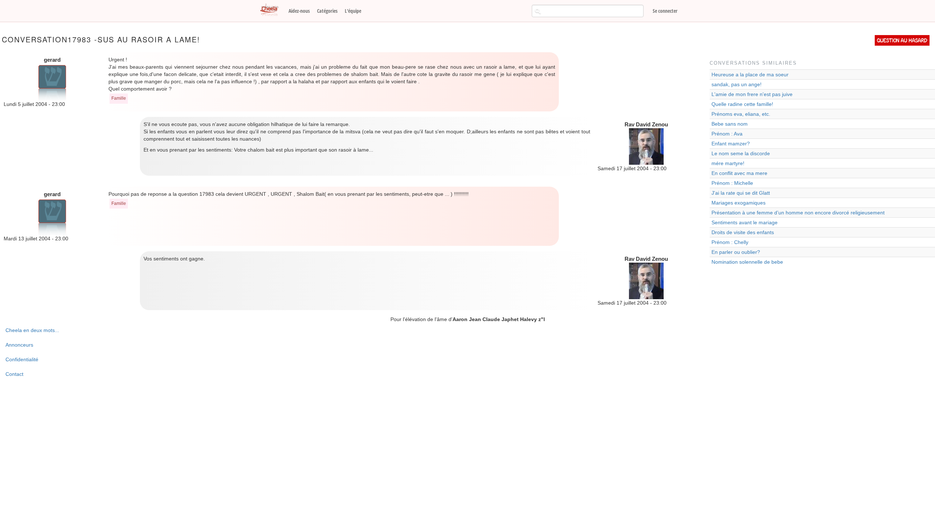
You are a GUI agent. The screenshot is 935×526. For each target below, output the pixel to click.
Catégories (327, 10)
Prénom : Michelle (732, 183)
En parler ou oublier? (735, 252)
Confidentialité (21, 359)
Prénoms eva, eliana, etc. (740, 114)
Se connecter (665, 10)
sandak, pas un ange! (736, 84)
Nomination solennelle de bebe (747, 262)
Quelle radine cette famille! (742, 104)
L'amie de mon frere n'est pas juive (752, 94)
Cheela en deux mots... (32, 330)
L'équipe (353, 10)
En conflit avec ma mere (739, 173)
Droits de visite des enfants (742, 232)
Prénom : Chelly (729, 242)
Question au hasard (902, 40)
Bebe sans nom (729, 124)
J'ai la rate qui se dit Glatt (740, 193)
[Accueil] (272, 10)
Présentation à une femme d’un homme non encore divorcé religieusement (798, 213)
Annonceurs (19, 345)
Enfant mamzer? (730, 143)
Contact (14, 374)
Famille (118, 98)
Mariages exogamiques (738, 203)
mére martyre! (727, 163)
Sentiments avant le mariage (744, 222)
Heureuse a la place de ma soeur (750, 74)
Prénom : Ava (727, 134)
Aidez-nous (299, 10)
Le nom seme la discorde (740, 153)
